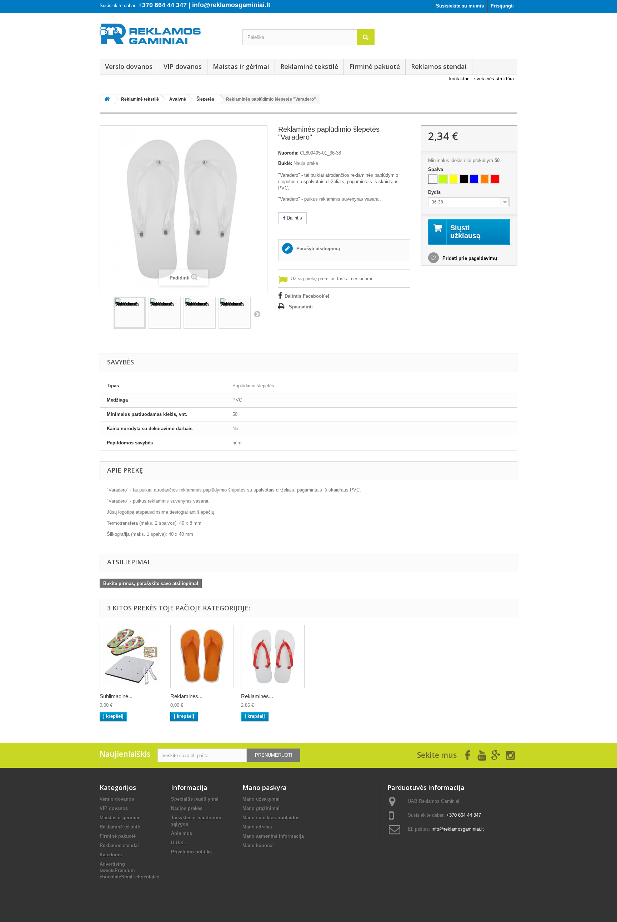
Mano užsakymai (261, 799)
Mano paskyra (264, 787)
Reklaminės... (186, 696)
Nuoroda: (288, 153)
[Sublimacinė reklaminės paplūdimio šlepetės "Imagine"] (131, 656)
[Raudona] (495, 179)
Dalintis (293, 218)
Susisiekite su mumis (460, 6)
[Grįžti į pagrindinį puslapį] (107, 99)
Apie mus (181, 833)
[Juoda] (464, 179)
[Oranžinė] (484, 179)
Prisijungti (502, 6)
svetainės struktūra (494, 78)
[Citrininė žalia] (443, 179)
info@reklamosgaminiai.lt (458, 829)
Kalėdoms (111, 854)
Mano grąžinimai (261, 808)
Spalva (436, 169)
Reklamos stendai (439, 66)
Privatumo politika (191, 852)
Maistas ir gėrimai (241, 66)
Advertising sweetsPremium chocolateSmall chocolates (129, 870)
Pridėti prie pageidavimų (469, 258)
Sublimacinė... (116, 696)
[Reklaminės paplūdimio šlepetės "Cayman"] (202, 656)
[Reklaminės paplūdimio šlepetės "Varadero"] (129, 312)
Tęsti (257, 313)
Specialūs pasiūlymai (195, 799)
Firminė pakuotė (374, 66)
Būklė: (285, 163)
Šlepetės (205, 99)
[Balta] (433, 179)
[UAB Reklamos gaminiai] (166, 36)
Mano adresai (257, 827)
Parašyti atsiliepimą (317, 248)
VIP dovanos (183, 66)
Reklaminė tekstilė (309, 66)
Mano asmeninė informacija (273, 836)
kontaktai (458, 78)
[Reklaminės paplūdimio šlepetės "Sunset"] (273, 656)
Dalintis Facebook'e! (307, 296)
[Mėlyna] (474, 179)
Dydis (435, 192)
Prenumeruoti (273, 755)
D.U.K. (178, 842)
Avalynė (177, 99)
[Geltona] (453, 179)
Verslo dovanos (128, 66)
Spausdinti (301, 306)
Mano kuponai (258, 845)
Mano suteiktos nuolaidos (271, 817)
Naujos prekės (186, 808)
